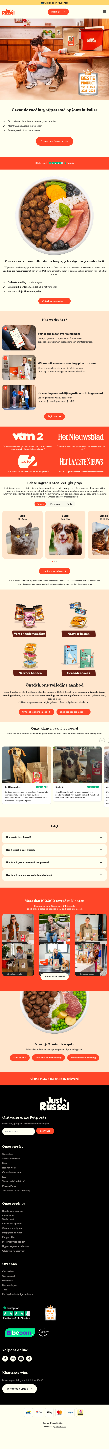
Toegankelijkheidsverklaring (16, 1190)
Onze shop (7, 1154)
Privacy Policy (9, 1186)
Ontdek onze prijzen (53, 571)
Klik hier (63, 3)
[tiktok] (29, 1359)
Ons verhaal (8, 1271)
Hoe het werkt (9, 1167)
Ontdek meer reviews (54, 976)
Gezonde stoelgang (12, 1228)
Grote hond (8, 1219)
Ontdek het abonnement (34, 712)
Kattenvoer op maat (12, 1223)
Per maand (55, 504)
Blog (4, 1163)
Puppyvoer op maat (12, 1232)
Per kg (69, 504)
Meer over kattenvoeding (83, 1057)
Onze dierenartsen (11, 1172)
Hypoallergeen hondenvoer (15, 1246)
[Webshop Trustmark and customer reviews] (54, 1332)
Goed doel (7, 1280)
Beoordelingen (9, 1285)
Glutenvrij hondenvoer (13, 1251)
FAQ (4, 1177)
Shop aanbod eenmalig (71, 712)
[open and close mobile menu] (104, 11)
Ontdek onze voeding (52, 301)
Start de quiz (19, 1057)
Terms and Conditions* (13, 1181)
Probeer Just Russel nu (52, 141)
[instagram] (13, 1359)
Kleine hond (8, 1215)
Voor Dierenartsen (11, 1158)
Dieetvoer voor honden (13, 1242)
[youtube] (21, 1359)
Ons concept (8, 1276)
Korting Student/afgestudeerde (17, 1294)
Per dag (40, 504)
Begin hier (56, 12)
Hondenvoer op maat (12, 1211)
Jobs (4, 1289)
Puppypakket (8, 1237)
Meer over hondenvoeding (48, 1057)
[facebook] (5, 1359)
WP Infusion (60, 1426)
